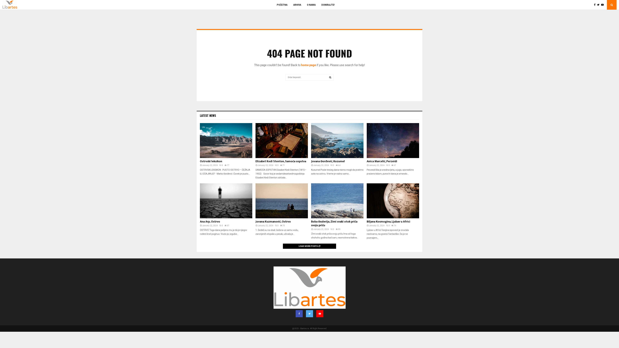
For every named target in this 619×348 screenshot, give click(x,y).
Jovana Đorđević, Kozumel (328, 161)
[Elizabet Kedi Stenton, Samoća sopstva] (281, 140)
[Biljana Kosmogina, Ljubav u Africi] (393, 200)
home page (308, 65)
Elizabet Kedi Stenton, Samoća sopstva (280, 161)
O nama (311, 5)
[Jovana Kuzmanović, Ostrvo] (281, 200)
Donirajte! (328, 5)
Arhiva (297, 5)
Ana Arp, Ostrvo (210, 221)
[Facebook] (595, 5)
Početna (282, 5)
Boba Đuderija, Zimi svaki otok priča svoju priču (334, 223)
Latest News (208, 115)
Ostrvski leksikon (211, 161)
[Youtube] (603, 5)
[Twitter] (599, 5)
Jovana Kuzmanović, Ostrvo (273, 221)
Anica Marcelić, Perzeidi (382, 161)
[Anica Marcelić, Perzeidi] (393, 140)
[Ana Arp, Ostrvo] (226, 200)
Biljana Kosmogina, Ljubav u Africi (388, 221)
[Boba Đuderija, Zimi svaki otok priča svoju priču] (337, 200)
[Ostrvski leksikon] (226, 140)
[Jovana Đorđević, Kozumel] (337, 140)
